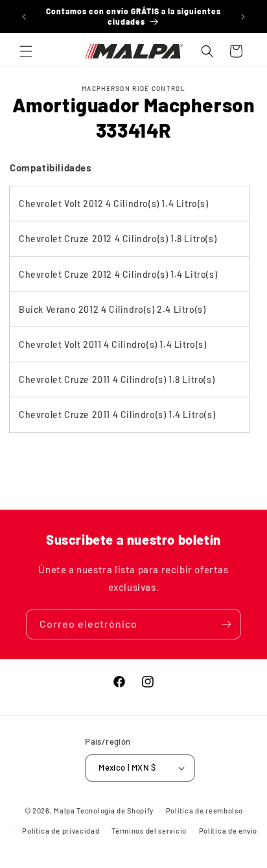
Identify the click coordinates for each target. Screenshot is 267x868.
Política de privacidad (60, 830)
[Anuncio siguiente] (243, 17)
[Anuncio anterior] (24, 17)
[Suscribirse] (226, 624)
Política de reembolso (204, 810)
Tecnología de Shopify (115, 810)
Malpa (64, 810)
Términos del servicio (149, 830)
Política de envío (228, 830)
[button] (26, 51)
